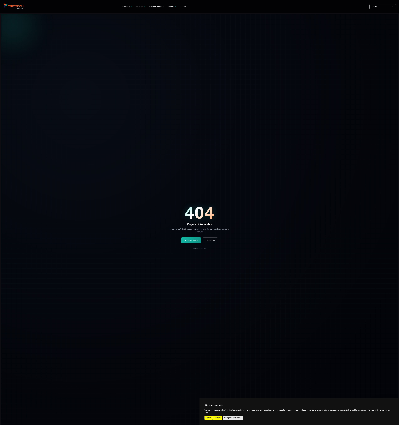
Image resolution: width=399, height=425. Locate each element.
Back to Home (192, 240)
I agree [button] (208, 418)
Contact (183, 6)
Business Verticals (156, 6)
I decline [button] (218, 418)
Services (139, 6)
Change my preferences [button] (232, 418)
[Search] (392, 6)
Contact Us (210, 240)
